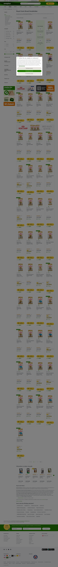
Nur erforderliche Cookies (29, 73)
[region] (29, 66)
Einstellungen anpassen (29, 68)
